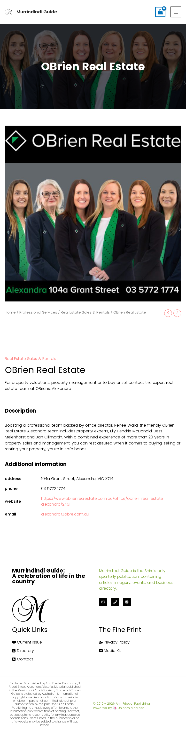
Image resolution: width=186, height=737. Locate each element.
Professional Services (38, 312)
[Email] (103, 602)
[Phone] (115, 602)
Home (10, 312)
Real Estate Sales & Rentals (85, 312)
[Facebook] (127, 602)
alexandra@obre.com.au (65, 514)
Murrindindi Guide (36, 12)
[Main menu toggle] (175, 12)
